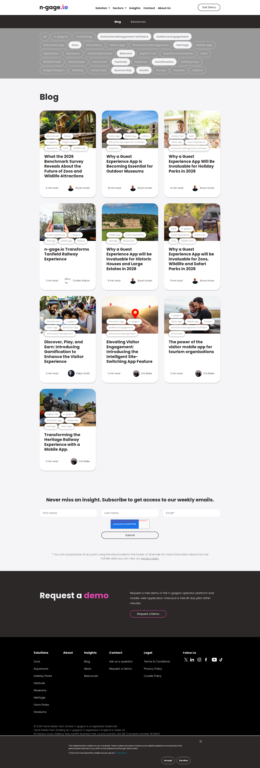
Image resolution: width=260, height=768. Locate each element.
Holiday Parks (43, 676)
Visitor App (117, 45)
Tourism (179, 70)
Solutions (41, 653)
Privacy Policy (153, 669)
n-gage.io (61, 36)
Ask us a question (121, 661)
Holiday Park (190, 62)
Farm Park (99, 62)
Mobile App (204, 45)
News (87, 669)
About (68, 653)
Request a (74, 595)
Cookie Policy (152, 676)
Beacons (126, 53)
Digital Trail (147, 53)
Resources (138, 22)
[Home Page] (54, 7)
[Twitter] (186, 661)
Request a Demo (148, 614)
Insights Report (54, 70)
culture (197, 70)
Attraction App (53, 45)
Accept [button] (168, 760)
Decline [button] (183, 760)
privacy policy (150, 558)
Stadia (144, 70)
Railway (77, 70)
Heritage (182, 45)
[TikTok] (222, 661)
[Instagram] (201, 661)
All (44, 36)
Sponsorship (123, 70)
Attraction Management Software (124, 36)
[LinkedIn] (193, 661)
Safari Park (99, 70)
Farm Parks (41, 705)
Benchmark (76, 62)
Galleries (141, 62)
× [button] (200, 741)
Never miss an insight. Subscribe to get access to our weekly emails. (130, 499)
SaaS (203, 53)
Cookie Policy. (121, 753)
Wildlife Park (52, 62)
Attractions (94, 45)
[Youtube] (215, 661)
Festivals (121, 62)
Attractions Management (150, 45)
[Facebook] (208, 661)
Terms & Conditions (157, 661)
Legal (148, 653)
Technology (84, 36)
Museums (73, 53)
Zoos (75, 45)
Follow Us (189, 653)
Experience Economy (178, 53)
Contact (149, 8)
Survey (161, 70)
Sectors (118, 8)
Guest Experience (99, 53)
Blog (118, 22)
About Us (164, 8)
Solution (101, 8)
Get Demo (209, 7)
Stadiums (40, 712)
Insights (135, 8)
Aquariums (51, 53)
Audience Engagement (172, 36)
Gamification (164, 62)
